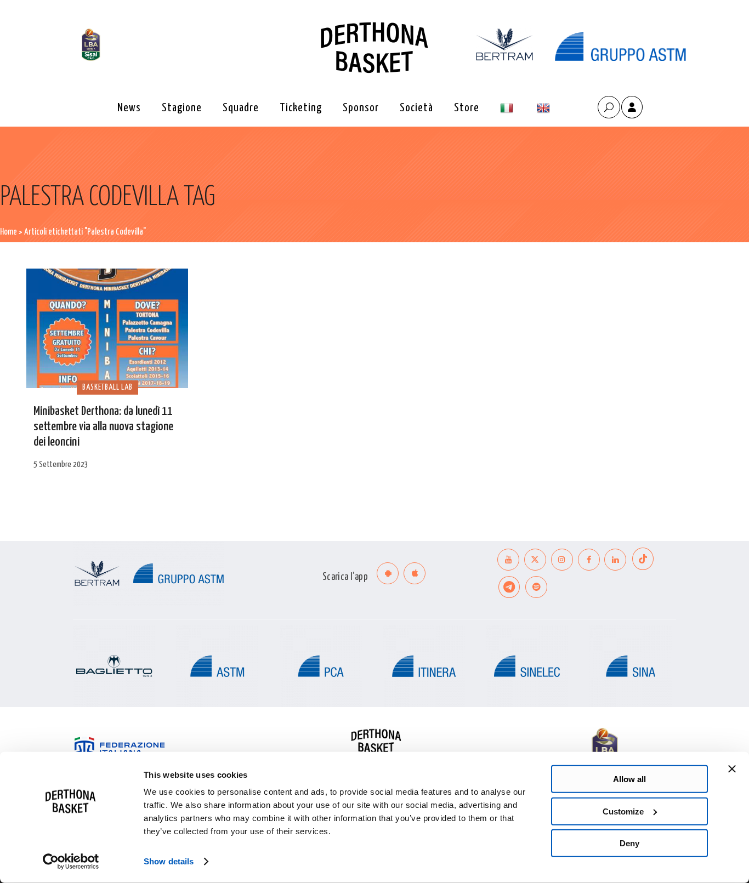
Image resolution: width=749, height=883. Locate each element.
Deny (629, 843)
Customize (623, 811)
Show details (169, 861)
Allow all (629, 779)
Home (8, 232)
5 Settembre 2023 (60, 464)
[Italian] (508, 108)
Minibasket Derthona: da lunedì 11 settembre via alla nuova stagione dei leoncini (103, 426)
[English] (544, 108)
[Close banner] (732, 769)
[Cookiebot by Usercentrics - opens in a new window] (71, 861)
